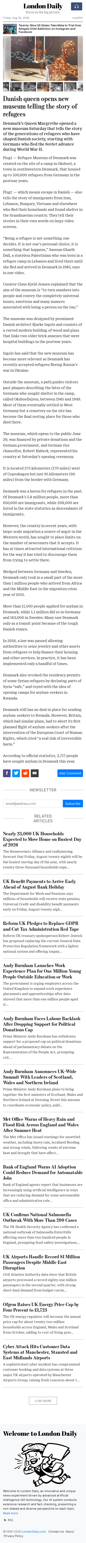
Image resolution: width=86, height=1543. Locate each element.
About (70, 1531)
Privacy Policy (13, 1536)
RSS (10, 1520)
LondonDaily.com (34, 1531)
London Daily (43, 5)
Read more (10, 1513)
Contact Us (56, 1531)
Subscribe (72, 804)
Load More (43, 1400)
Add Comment (70, 773)
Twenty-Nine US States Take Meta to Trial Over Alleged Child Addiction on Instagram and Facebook (50, 29)
